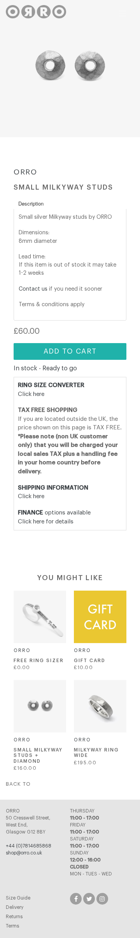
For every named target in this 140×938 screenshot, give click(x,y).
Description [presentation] (31, 203)
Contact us (33, 289)
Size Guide (18, 898)
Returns (14, 916)
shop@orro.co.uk (24, 853)
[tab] (70, 203)
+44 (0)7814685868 (28, 846)
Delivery (14, 907)
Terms (12, 926)
